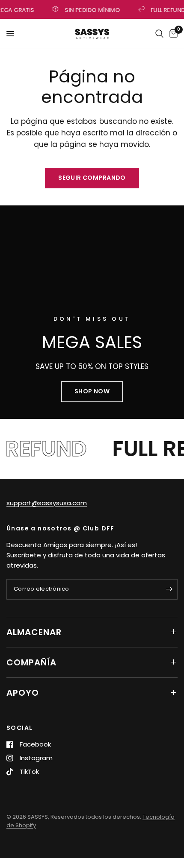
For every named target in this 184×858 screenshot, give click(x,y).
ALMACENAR (34, 632)
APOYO (22, 693)
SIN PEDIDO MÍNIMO (91, 9)
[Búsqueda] (159, 34)
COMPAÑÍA (31, 662)
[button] (92, 391)
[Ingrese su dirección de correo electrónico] (169, 589)
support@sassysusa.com (46, 502)
